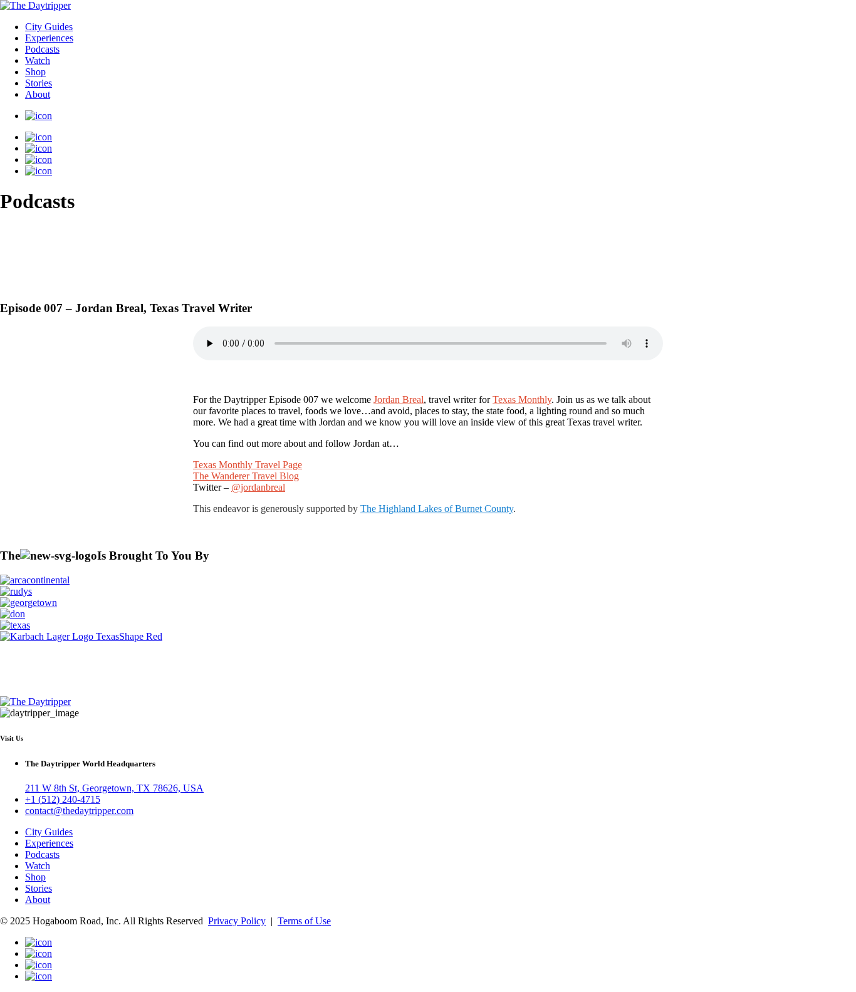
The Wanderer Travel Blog (246, 476)
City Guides (49, 26)
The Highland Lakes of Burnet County (436, 508)
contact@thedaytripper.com (79, 810)
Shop (35, 71)
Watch (37, 60)
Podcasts (42, 49)
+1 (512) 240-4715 (62, 799)
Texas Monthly (522, 399)
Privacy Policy (237, 921)
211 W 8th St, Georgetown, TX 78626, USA (114, 788)
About (37, 94)
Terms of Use (304, 921)
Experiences (49, 38)
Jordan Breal (398, 399)
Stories (38, 83)
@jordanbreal (258, 487)
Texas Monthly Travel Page (247, 464)
